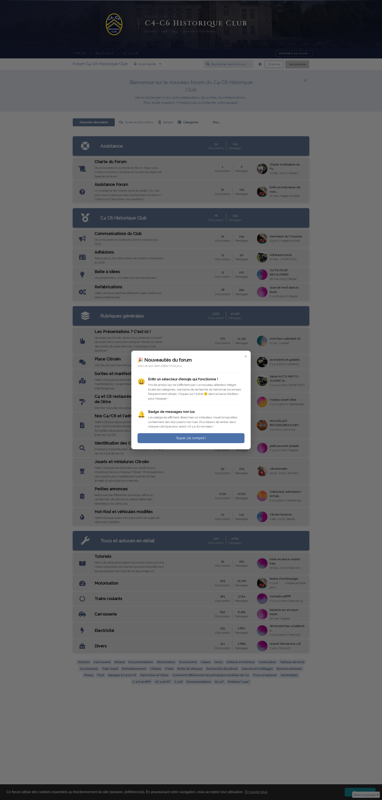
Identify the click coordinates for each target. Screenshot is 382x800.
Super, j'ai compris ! (191, 438)
